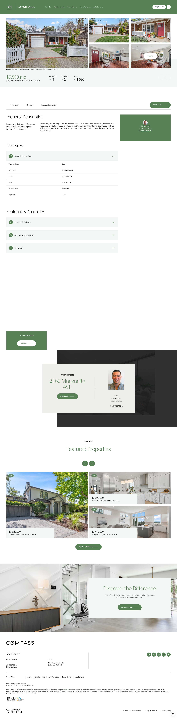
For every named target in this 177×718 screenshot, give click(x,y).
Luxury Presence (135, 710)
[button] (160, 105)
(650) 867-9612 (146, 129)
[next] (92, 463)
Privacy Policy (166, 710)
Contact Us (159, 7)
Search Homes (72, 7)
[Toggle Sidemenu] (169, 7)
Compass (66, 689)
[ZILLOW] (159, 655)
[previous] (85, 463)
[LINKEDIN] (154, 655)
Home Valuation (85, 7)
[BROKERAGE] (164, 655)
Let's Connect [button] (79, 677)
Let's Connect (98, 7)
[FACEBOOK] (169, 655)
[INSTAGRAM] (149, 655)
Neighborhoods (59, 7)
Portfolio (48, 7)
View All (150, 56)
